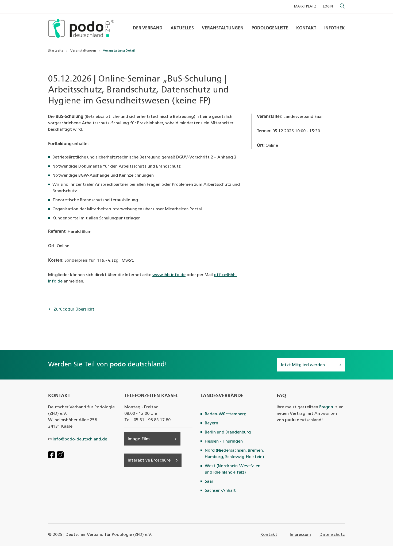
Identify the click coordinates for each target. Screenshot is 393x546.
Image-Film (139, 439)
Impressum (300, 535)
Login (328, 6)
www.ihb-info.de (169, 275)
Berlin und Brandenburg (228, 432)
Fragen (326, 407)
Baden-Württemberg (225, 414)
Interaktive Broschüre (149, 460)
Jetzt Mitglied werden (302, 365)
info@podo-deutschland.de (80, 439)
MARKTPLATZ (305, 6)
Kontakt (268, 535)
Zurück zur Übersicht (73, 309)
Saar (209, 481)
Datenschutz (332, 535)
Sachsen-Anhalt (220, 491)
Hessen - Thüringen (224, 441)
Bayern (211, 423)
